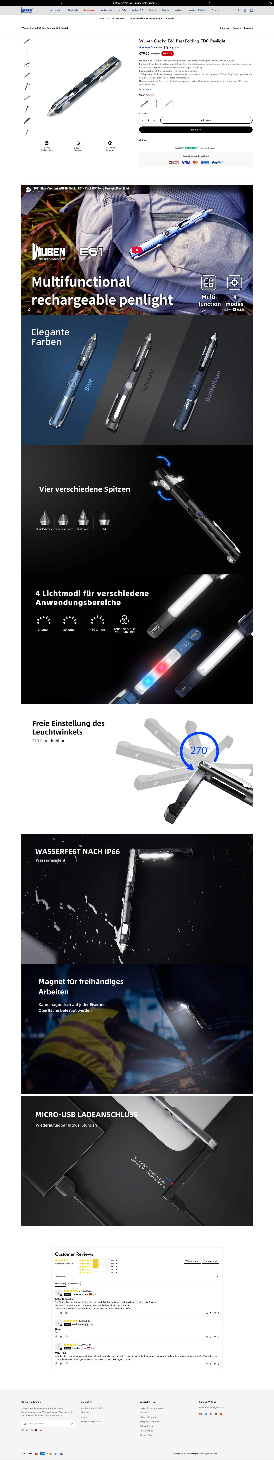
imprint (84, 1417)
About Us (85, 1412)
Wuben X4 (106, 10)
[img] (71, 1290)
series (178, 10)
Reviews (248, 28)
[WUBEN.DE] (27, 10)
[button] (146, 47)
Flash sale (73, 10)
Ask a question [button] (210, 1261)
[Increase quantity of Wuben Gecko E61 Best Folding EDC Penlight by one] (154, 120)
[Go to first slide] (209, 3)
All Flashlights (117, 18)
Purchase (224, 28)
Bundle (152, 10)
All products (56, 10)
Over (214, 10)
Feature (237, 28)
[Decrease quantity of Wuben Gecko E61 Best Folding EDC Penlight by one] (142, 120)
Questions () (74, 1283)
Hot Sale (121, 10)
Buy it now (196, 129)
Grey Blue (144, 103)
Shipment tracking (148, 1417)
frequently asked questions (152, 1408)
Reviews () (60, 1283)
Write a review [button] (192, 1261)
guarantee (144, 1412)
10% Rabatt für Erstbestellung (135, 2)
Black (156, 103)
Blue (168, 103)
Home (103, 18)
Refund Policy (146, 1426)
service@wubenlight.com (211, 1407)
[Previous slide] (61, 3)
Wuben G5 (137, 10)
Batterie (165, 10)
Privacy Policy (146, 1430)
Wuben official (196, 10)
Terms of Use (146, 1435)
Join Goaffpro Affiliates (92, 1408)
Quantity (143, 113)
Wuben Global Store (90, 1421)
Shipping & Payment (149, 1421)
